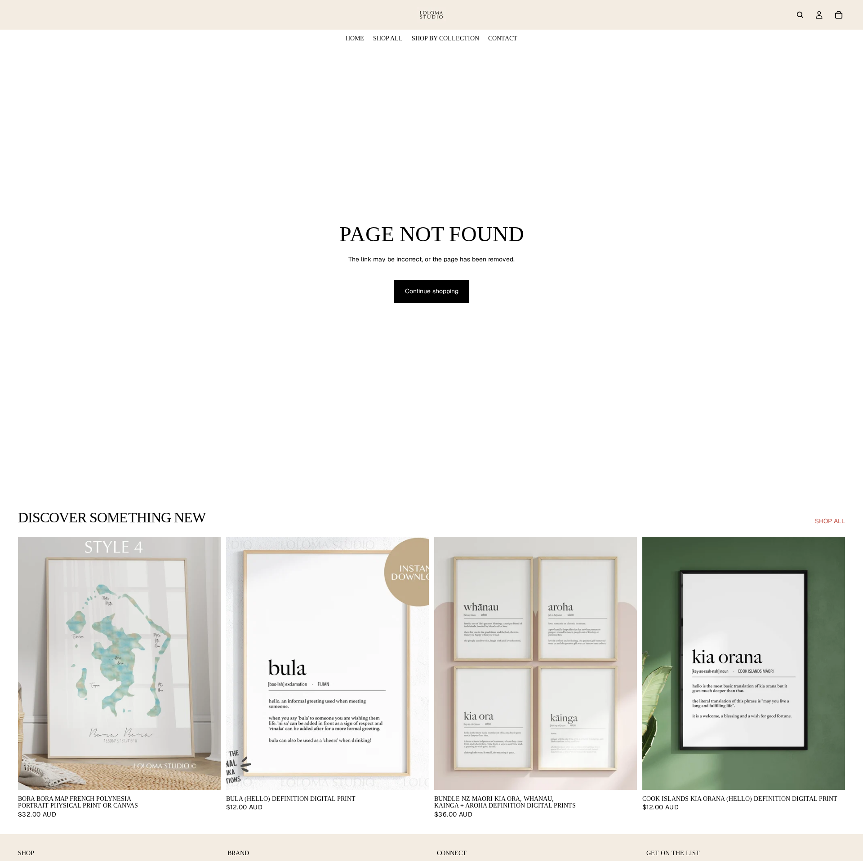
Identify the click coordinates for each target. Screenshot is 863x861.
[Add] (415, 776)
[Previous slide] (31, 663)
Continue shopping (431, 291)
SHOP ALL (830, 521)
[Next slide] (207, 663)
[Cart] (839, 15)
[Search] (800, 15)
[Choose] (207, 776)
